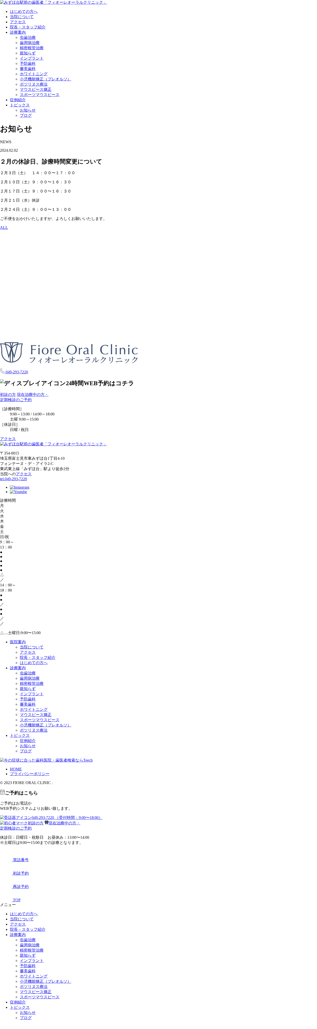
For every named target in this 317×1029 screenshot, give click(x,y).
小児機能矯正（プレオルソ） (45, 79)
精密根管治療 (32, 48)
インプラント (32, 58)
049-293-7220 (16, 372)
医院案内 (18, 642)
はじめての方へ (24, 11)
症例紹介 (18, 100)
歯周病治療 (30, 43)
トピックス (20, 105)
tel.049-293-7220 (13, 479)
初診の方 (8, 394)
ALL (4, 227)
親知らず (28, 53)
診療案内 (18, 32)
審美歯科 (28, 69)
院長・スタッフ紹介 (28, 27)
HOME (16, 769)
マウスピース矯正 (36, 89)
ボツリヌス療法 (34, 84)
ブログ (26, 115)
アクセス (18, 22)
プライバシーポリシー (30, 774)
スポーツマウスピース (39, 95)
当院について (22, 17)
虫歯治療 (28, 37)
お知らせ (28, 110)
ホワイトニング (34, 74)
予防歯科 (28, 63)
